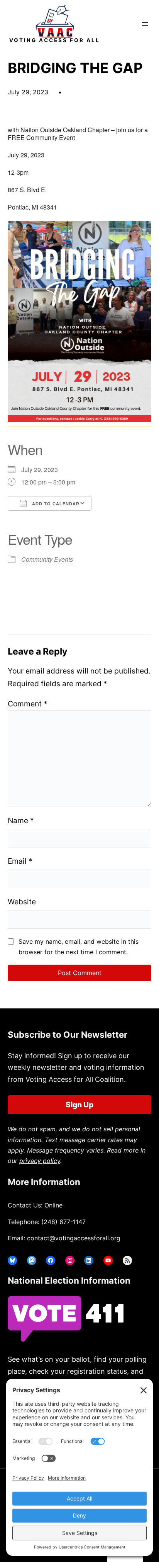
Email (20, 861)
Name (21, 820)
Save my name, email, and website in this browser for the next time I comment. (79, 947)
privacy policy (39, 1161)
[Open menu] (145, 24)
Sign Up (79, 1104)
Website (22, 901)
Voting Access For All (54, 40)
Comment (27, 703)
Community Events (47, 559)
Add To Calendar (55, 503)
